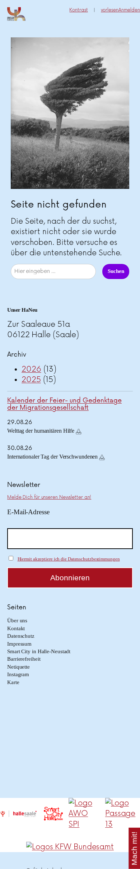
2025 (31, 379)
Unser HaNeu (22, 310)
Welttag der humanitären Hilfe (40, 431)
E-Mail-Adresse (28, 512)
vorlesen (109, 10)
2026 (31, 369)
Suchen (116, 271)
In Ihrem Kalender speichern (78, 431)
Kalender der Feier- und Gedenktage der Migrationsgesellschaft (64, 404)
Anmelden (129, 10)
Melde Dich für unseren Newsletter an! (49, 497)
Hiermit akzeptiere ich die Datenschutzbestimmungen (69, 559)
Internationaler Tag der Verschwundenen (52, 457)
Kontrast (78, 10)
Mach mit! (134, 848)
